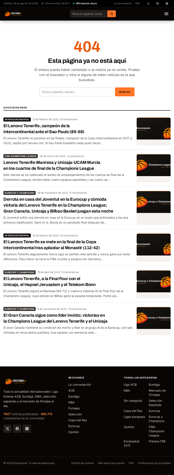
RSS (137, 3)
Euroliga (73, 396)
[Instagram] (27, 429)
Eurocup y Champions (19, 193)
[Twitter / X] (7, 429)
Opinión (73, 432)
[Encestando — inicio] (13, 14)
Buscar (124, 92)
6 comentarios (68, 119)
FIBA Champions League (20, 156)
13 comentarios (77, 309)
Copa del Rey (77, 420)
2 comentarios (75, 156)
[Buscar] (111, 13)
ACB (71, 390)
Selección (75, 414)
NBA (71, 402)
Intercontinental (17, 119)
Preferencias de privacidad (154, 463)
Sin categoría (133, 400)
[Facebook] (17, 429)
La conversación (123, 3)
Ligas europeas (134, 416)
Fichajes (74, 408)
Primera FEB (157, 441)
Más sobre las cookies (111, 463)
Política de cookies (82, 463)
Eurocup (74, 426)
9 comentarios (70, 272)
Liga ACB (130, 384)
